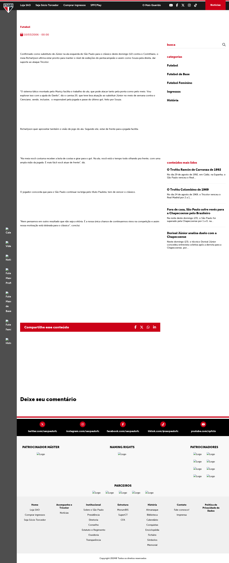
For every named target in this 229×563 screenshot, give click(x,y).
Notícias (215, 5)
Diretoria (93, 519)
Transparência (93, 540)
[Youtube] (171, 5)
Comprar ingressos (74, 5)
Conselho (93, 524)
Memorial (152, 545)
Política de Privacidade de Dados (211, 507)
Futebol (25, 26)
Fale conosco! (181, 509)
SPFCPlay (96, 5)
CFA (123, 519)
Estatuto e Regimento (93, 530)
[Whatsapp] (148, 327)
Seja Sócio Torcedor (47, 5)
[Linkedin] (154, 327)
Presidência (93, 514)
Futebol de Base (178, 74)
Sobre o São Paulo (93, 509)
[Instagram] (189, 5)
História (172, 100)
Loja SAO (25, 5)
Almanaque (152, 509)
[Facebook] (177, 5)
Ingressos (174, 91)
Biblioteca (152, 514)
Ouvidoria (93, 535)
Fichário (152, 535)
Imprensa (182, 514)
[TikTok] (195, 5)
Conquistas (152, 524)
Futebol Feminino (179, 83)
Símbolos (152, 540)
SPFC (8, 8)
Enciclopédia (152, 530)
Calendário (152, 519)
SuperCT (123, 514)
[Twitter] (183, 5)
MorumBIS (123, 509)
